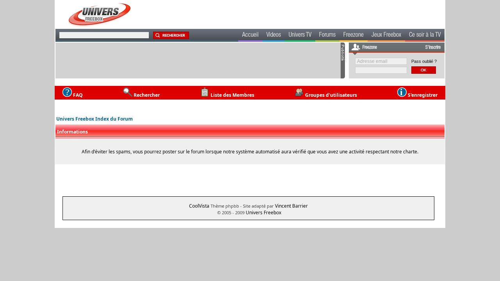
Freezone (353, 35)
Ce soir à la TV (425, 35)
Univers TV (300, 35)
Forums (327, 35)
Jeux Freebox (386, 35)
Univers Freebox (263, 212)
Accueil (250, 35)
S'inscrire (433, 47)
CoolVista (199, 206)
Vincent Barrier (291, 206)
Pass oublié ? (424, 61)
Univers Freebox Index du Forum (94, 119)
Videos (273, 35)
